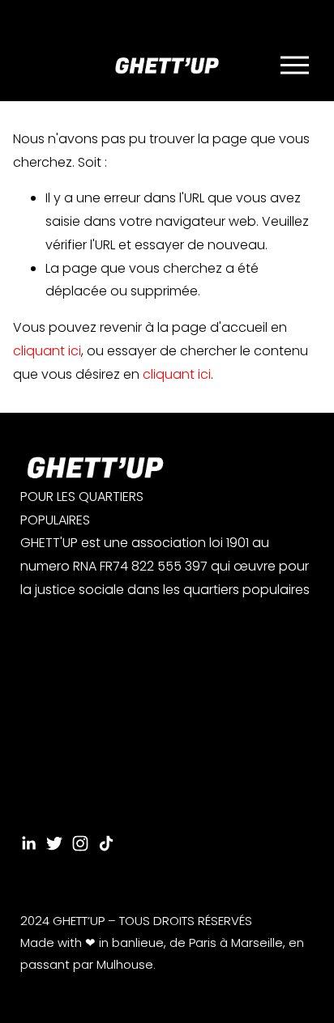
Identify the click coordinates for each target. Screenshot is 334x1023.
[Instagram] (80, 843)
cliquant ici (47, 351)
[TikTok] (106, 843)
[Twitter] (54, 843)
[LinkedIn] (28, 843)
